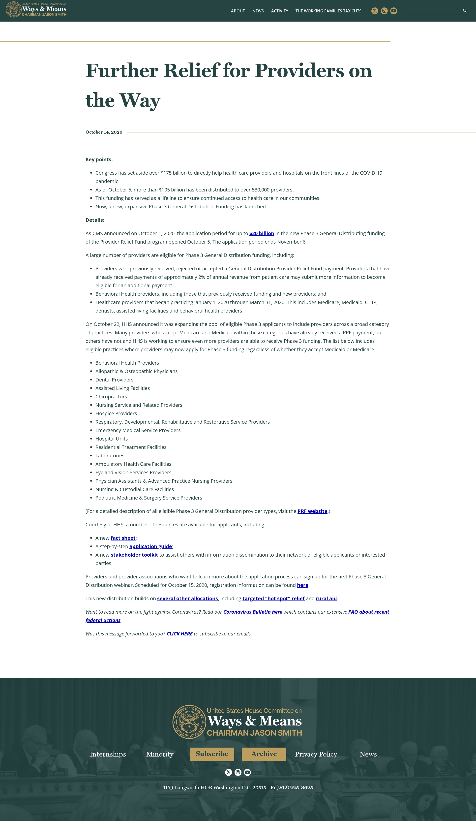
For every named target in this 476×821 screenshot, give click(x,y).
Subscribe (212, 754)
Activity (279, 11)
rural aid (326, 598)
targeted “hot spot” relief (273, 598)
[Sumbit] (465, 11)
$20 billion (261, 233)
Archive (264, 754)
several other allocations (187, 598)
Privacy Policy (316, 754)
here (302, 585)
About (238, 11)
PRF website (312, 511)
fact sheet (123, 538)
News (258, 11)
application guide (150, 546)
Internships (108, 754)
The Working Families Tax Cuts (328, 11)
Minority (160, 754)
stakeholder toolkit (134, 554)
